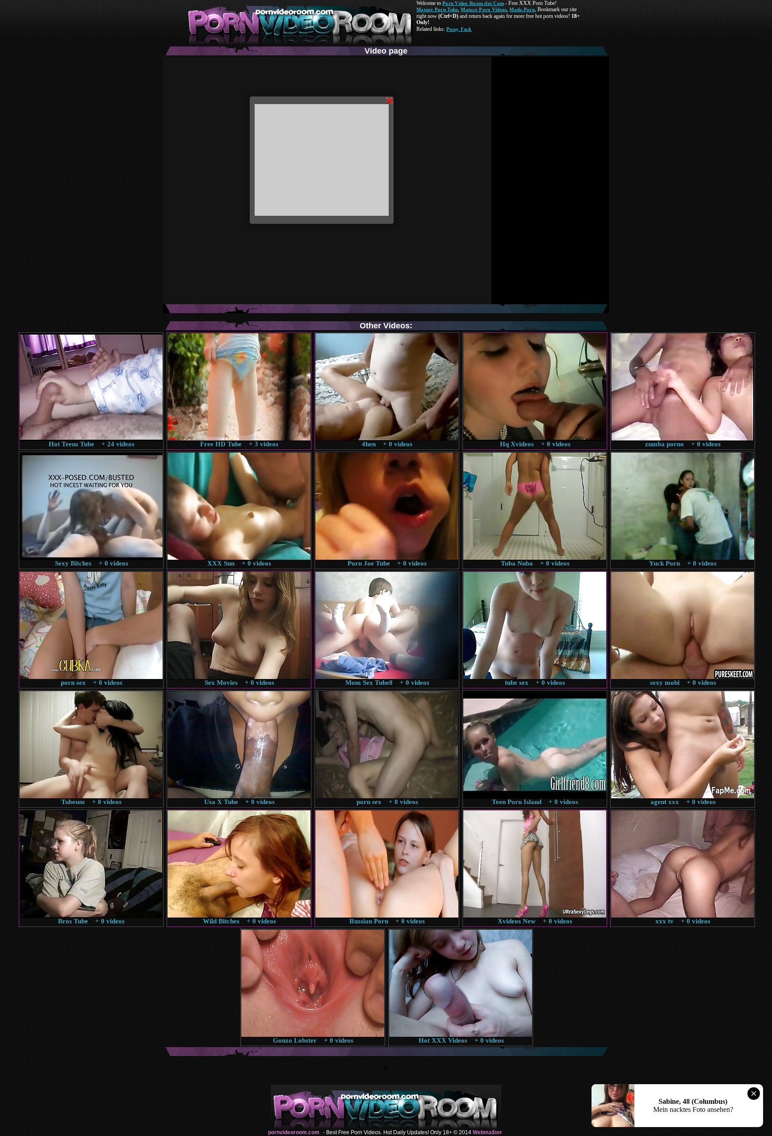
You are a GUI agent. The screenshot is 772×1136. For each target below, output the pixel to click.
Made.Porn (521, 9)
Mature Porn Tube (437, 9)
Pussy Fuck (459, 29)
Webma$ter (487, 1132)
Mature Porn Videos (484, 9)
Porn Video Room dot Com (473, 3)
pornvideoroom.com (293, 1132)
